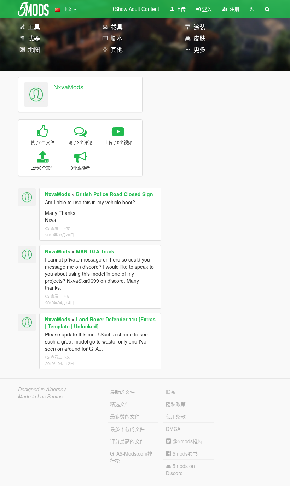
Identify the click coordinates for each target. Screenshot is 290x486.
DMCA (173, 428)
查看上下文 (60, 228)
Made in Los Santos (40, 396)
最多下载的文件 (127, 428)
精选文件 (120, 404)
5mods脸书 (184, 453)
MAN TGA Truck (95, 251)
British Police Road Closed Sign (114, 194)
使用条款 (176, 416)
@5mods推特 (187, 441)
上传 (180, 8)
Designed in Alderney (42, 389)
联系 (171, 391)
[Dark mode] (252, 9)
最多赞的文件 (125, 416)
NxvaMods (68, 86)
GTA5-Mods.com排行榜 (131, 457)
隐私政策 (176, 404)
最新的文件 (122, 391)
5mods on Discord (180, 469)
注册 (233, 8)
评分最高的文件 (127, 441)
